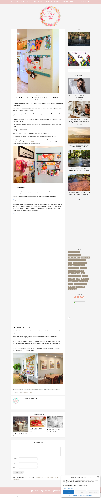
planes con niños (78, 281)
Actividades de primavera (75, 254)
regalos (71, 283)
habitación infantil (37, 389)
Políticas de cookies (73, 495)
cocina (76, 260)
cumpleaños (76, 262)
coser (70, 262)
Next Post (60, 407)
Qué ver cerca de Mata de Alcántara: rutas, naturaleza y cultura (79, 145)
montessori (47, 389)
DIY (11, 2)
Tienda (72, 2)
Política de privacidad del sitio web (85, 495)
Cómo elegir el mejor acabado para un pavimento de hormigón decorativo (79, 193)
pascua (70, 281)
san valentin (72, 286)
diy (77, 268)
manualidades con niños (74, 276)
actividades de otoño (74, 252)
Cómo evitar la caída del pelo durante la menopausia (79, 96)
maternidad (85, 276)
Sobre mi (57, 2)
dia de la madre (72, 265)
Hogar (17, 2)
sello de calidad (80, 286)
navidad (78, 278)
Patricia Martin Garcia (26, 392)
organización (55, 389)
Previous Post (16, 407)
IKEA (32, 141)
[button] (98, 477)
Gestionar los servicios (68, 488)
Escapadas (48, 2)
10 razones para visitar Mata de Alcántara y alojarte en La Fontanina (79, 169)
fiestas (70, 270)
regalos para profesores (80, 283)
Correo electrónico (15, 462)
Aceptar (68, 492)
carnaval (71, 260)
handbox (78, 273)
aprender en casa (18, 389)
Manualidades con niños (35, 2)
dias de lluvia (72, 268)
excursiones (83, 268)
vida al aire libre (73, 289)
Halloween (71, 273)
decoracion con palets (20, 433)
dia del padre (81, 265)
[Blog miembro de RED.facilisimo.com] (69, 318)
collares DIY (83, 260)
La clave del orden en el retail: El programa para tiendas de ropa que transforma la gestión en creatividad (79, 121)
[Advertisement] (79, 224)
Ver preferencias (93, 492)
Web (14, 467)
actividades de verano (74, 257)
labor (83, 273)
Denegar (81, 492)
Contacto (65, 2)
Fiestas (23, 2)
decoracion (27, 389)
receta (85, 281)
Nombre (15, 458)
